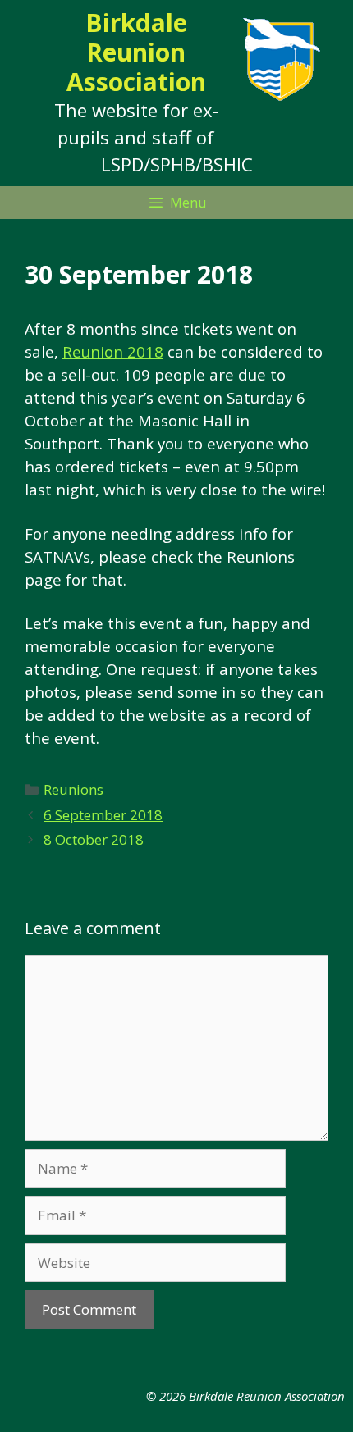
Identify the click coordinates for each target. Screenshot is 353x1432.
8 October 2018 (94, 839)
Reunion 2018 (112, 351)
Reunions (73, 789)
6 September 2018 (103, 814)
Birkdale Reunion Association (136, 52)
